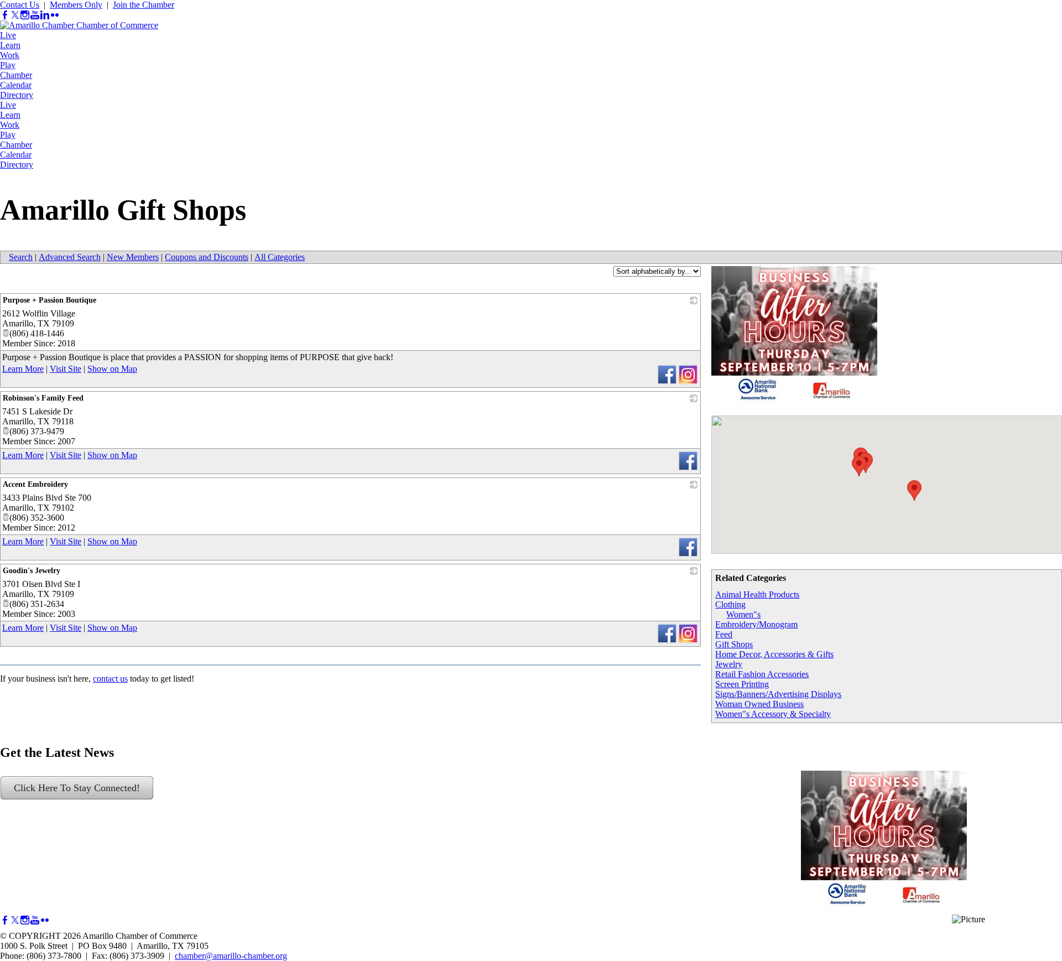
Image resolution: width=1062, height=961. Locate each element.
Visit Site (65, 368)
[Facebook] (5, 15)
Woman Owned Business (759, 704)
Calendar (16, 85)
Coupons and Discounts (206, 257)
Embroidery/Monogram (756, 624)
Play (7, 65)
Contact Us (19, 4)
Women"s (743, 614)
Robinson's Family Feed (43, 398)
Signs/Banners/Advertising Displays (778, 694)
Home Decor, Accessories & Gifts (774, 654)
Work (9, 55)
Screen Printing (742, 684)
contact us (110, 678)
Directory (16, 95)
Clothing (730, 604)
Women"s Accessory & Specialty (773, 714)
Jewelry (728, 664)
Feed (723, 634)
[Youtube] (34, 15)
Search (21, 257)
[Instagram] (24, 15)
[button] (914, 490)
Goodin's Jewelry (31, 571)
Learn (10, 45)
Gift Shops (734, 644)
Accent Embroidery (35, 484)
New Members (133, 257)
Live (8, 35)
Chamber (16, 75)
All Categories (279, 257)
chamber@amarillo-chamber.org (231, 955)
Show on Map (112, 368)
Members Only (76, 4)
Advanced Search (70, 257)
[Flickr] (54, 15)
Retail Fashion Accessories (762, 674)
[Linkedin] (44, 15)
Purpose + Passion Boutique (49, 300)
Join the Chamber (143, 4)
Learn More (23, 368)
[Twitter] (15, 15)
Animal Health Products (757, 594)
